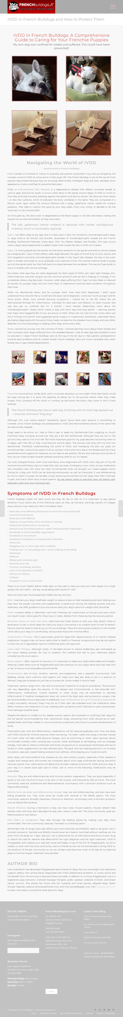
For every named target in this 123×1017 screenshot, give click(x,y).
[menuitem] (111, 7)
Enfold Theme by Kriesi (45, 1010)
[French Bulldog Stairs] (35, 133)
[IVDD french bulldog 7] (105, 357)
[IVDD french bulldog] (40, 357)
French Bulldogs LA (27, 1010)
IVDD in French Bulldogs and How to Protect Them (56, 19)
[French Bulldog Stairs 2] (89, 133)
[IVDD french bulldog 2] (40, 379)
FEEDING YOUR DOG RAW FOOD (97, 937)
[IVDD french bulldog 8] (61, 357)
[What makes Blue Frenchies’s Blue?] (120, 508)
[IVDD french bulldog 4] (61, 379)
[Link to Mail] (108, 1010)
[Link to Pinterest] (113, 1010)
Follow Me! (23, 950)
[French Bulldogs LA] (31, 7)
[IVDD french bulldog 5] (83, 379)
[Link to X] (100, 1010)
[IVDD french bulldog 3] (18, 379)
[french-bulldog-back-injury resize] (89, 79)
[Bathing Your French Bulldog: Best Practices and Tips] (2, 508)
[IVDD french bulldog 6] (18, 357)
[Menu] (111, 7)
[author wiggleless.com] (83, 357)
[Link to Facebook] (95, 1010)
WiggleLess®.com (106, 886)
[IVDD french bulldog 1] (105, 379)
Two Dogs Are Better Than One (95, 942)
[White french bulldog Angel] (35, 79)
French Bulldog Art (91, 932)
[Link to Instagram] (104, 1010)
